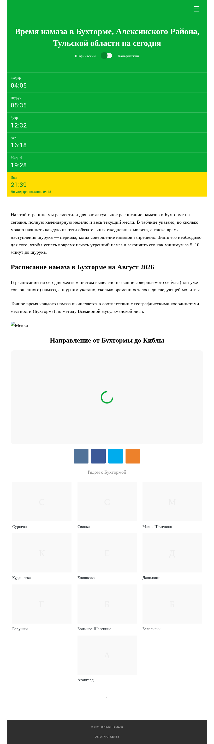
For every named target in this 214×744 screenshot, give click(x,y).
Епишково (86, 578)
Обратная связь (107, 737)
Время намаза (32, 9)
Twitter (115, 456)
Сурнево (19, 527)
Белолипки (151, 629)
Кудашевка (21, 578)
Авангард (86, 680)
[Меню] (197, 9)
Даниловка (151, 578)
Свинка (84, 527)
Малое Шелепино (157, 527)
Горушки (20, 629)
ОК (133, 456)
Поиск (184, 9)
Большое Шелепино (94, 629)
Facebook (98, 456)
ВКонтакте (81, 456)
